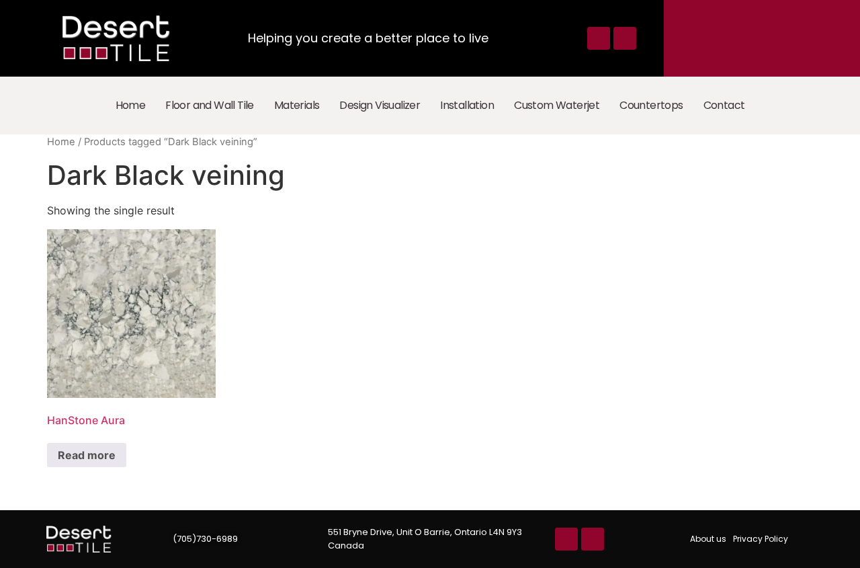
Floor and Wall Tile (209, 105)
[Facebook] (598, 38)
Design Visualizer (379, 105)
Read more (87, 455)
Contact (724, 105)
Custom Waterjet (556, 105)
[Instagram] (624, 38)
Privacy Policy (760, 538)
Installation (467, 105)
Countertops (651, 105)
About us (708, 538)
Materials (297, 105)
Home (131, 105)
